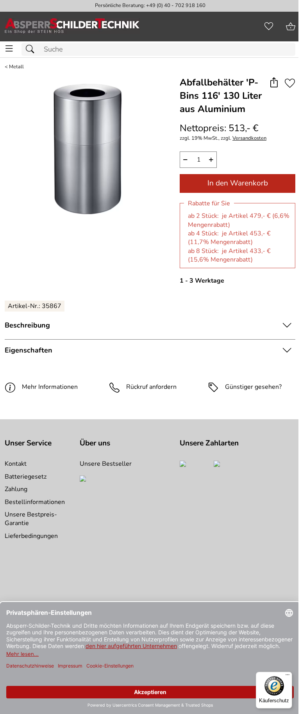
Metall (16, 67)
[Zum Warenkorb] (290, 26)
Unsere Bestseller (106, 463)
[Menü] (287, 676)
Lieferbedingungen (31, 536)
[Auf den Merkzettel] (290, 83)
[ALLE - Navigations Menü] (9, 48)
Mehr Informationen (50, 387)
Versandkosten (249, 138)
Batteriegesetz (25, 476)
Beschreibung (27, 325)
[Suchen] (32, 49)
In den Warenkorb (237, 183)
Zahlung (16, 489)
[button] (273, 83)
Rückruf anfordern (151, 387)
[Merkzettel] (268, 26)
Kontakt (16, 463)
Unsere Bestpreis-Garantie (31, 518)
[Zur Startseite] (72, 26)
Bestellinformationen (35, 502)
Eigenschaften (28, 350)
